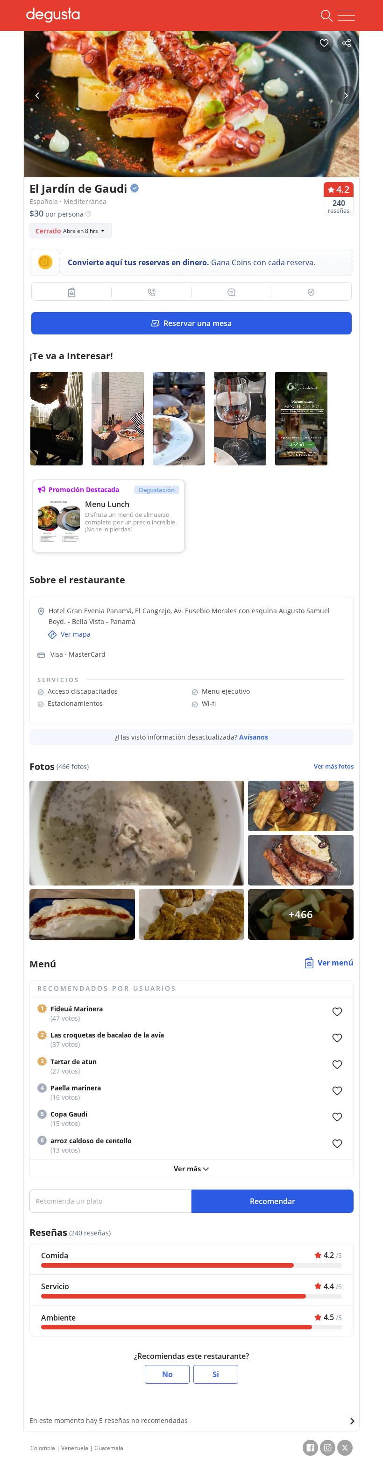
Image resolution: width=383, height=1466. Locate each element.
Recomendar (272, 1201)
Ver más (188, 1168)
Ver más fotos (334, 766)
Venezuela (74, 1448)
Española (43, 201)
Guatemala (108, 1448)
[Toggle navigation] (346, 16)
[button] (72, 292)
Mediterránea (85, 201)
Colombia (42, 1448)
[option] (191, 114)
